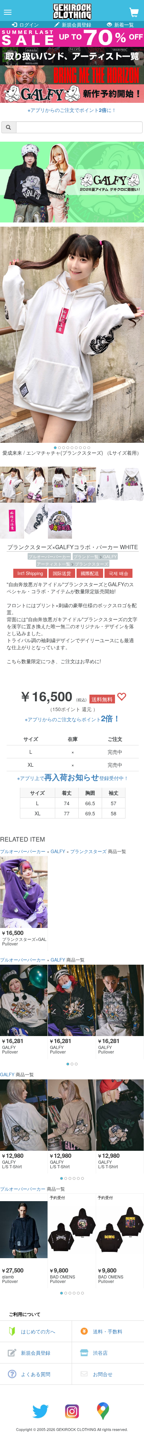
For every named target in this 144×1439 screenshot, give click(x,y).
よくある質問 (35, 1373)
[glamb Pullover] (24, 1229)
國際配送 (90, 573)
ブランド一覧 (86, 556)
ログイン (28, 24)
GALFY (110, 556)
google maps (103, 1411)
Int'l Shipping (30, 573)
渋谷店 (100, 1352)
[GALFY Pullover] (24, 1000)
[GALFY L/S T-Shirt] (24, 1115)
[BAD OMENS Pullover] (71, 1229)
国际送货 (62, 573)
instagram (72, 1411)
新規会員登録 (75, 24)
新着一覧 (123, 24)
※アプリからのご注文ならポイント (73, 719)
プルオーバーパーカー (49, 556)
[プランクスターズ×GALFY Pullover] (24, 892)
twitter (40, 1411)
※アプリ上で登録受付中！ (73, 777)
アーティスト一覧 (54, 564)
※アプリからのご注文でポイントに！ (72, 109)
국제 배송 (118, 573)
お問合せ (103, 1373)
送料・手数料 (107, 1331)
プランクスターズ (91, 564)
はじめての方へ (38, 1331)
